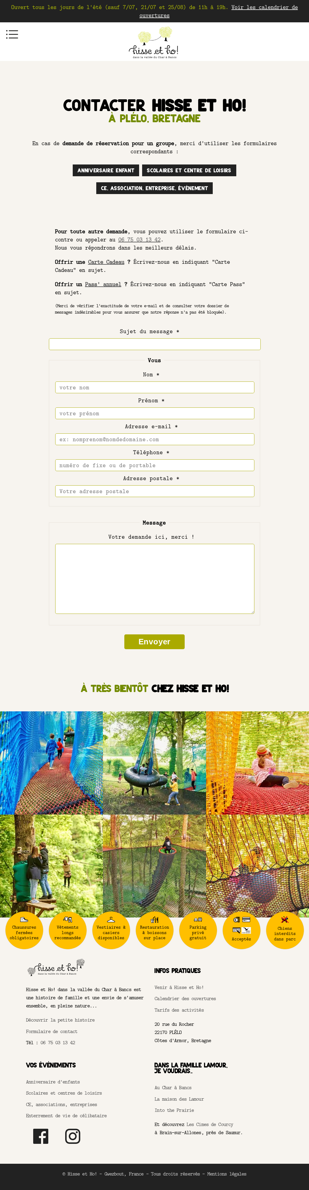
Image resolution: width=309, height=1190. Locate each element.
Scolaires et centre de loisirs (189, 170)
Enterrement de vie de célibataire (66, 1115)
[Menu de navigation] (12, 34)
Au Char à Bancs (172, 1087)
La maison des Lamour (178, 1098)
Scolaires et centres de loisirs (64, 1092)
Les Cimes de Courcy (209, 1124)
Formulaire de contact (52, 1031)
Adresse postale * (151, 478)
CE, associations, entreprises (61, 1104)
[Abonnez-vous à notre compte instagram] (73, 1145)
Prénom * (151, 400)
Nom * (151, 374)
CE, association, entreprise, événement (154, 188)
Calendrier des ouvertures (185, 998)
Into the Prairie (174, 1110)
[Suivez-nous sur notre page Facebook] (41, 1145)
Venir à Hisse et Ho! (178, 987)
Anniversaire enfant (106, 170)
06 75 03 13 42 (139, 239)
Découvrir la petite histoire (60, 1019)
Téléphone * (151, 452)
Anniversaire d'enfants (53, 1081)
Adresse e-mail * (151, 426)
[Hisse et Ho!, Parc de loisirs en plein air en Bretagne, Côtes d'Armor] (154, 61)
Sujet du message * (151, 331)
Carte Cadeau (106, 262)
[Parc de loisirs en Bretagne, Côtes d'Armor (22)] (56, 975)
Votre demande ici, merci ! (151, 537)
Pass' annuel (103, 284)
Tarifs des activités (178, 1009)
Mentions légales (227, 1173)
